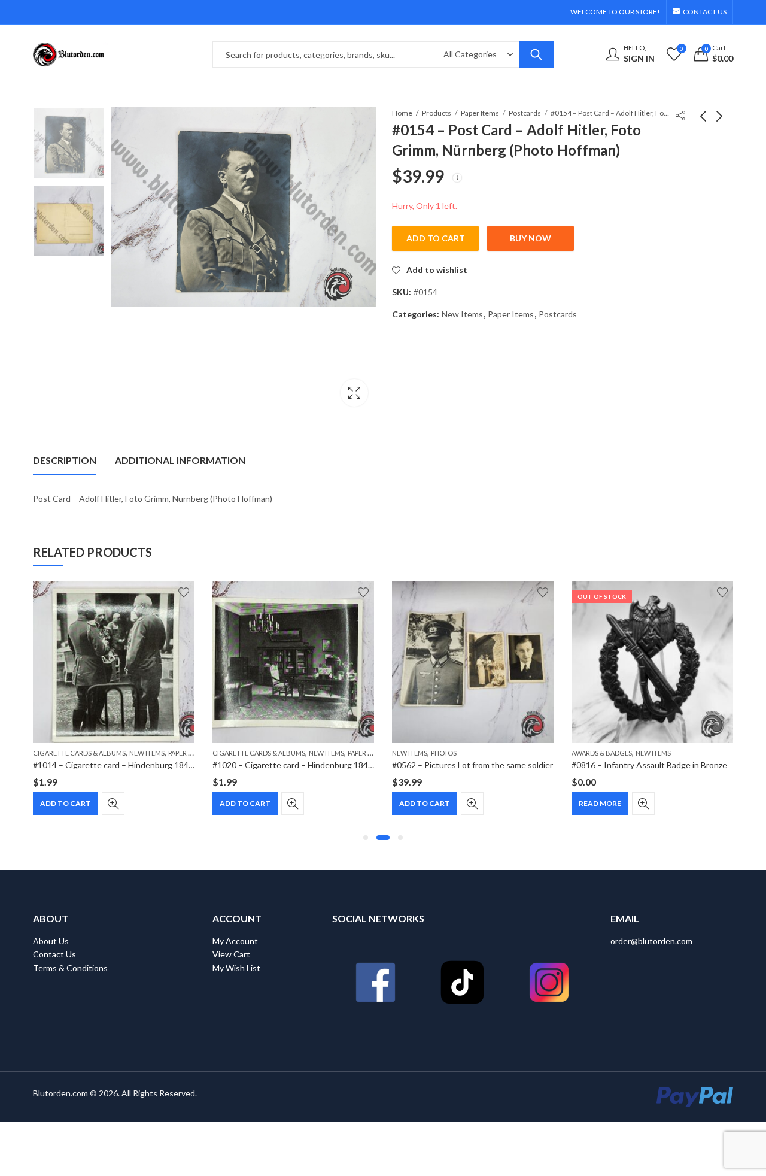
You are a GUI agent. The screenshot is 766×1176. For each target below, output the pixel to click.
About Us (51, 941)
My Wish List (236, 968)
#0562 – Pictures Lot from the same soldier (472, 765)
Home (402, 112)
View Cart (231, 954)
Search (536, 54)
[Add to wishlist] (183, 592)
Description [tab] (64, 460)
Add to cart (435, 238)
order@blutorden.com (651, 941)
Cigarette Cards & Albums (79, 753)
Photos (444, 753)
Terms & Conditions (70, 968)
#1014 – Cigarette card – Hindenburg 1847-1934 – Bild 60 (141, 765)
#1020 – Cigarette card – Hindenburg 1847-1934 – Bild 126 (322, 765)
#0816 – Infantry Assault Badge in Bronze (649, 765)
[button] (365, 837)
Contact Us (54, 954)
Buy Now (530, 238)
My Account (235, 941)
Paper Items (480, 112)
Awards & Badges (602, 753)
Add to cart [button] (65, 803)
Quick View (113, 803)
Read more (600, 803)
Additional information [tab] (180, 460)
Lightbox (354, 393)
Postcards (525, 112)
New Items (462, 314)
